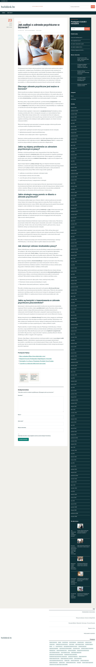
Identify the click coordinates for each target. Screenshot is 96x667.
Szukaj (93, 6)
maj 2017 (73, 227)
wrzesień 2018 (74, 205)
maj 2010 (73, 491)
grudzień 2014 (74, 318)
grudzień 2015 (74, 280)
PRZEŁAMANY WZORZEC (89, 633)
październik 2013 (74, 362)
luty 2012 (73, 425)
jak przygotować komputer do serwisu (70, 646)
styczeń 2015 (73, 315)
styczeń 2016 (73, 277)
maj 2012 (73, 415)
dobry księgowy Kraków (79, 644)
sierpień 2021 (74, 142)
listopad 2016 (73, 246)
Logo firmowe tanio (76, 648)
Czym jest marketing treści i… (77, 37)
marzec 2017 (73, 233)
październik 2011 (74, 437)
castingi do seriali (88, 642)
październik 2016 (74, 249)
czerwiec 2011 (74, 450)
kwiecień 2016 (74, 268)
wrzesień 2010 (74, 478)
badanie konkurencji (53, 642)
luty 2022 (73, 123)
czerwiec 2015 (74, 299)
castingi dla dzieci (80, 642)
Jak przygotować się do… (76, 40)
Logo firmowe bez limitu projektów (65, 648)
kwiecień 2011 (74, 456)
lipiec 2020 (73, 183)
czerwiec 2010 (74, 488)
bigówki (59, 642)
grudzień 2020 (74, 167)
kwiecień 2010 (74, 494)
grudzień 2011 (74, 431)
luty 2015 (73, 312)
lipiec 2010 (73, 485)
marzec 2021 (73, 157)
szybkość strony (62, 662)
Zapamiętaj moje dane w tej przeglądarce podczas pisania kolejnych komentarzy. (34, 435)
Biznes (3, 12)
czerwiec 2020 (74, 186)
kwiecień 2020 (74, 192)
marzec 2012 (73, 422)
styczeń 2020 (73, 201)
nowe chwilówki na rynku (65, 652)
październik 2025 (74, 110)
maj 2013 (73, 378)
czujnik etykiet (71, 644)
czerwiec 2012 (74, 412)
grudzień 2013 (74, 356)
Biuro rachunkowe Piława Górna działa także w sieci (32, 356)
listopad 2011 (73, 434)
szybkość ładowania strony (71, 662)
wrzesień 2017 (74, 214)
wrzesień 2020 (74, 176)
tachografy (79, 662)
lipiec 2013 (73, 371)
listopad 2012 (73, 396)
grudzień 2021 (74, 129)
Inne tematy (10, 12)
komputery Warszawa (82, 646)
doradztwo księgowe (89, 644)
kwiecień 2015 (74, 305)
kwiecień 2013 (74, 381)
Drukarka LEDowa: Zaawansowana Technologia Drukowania (83, 72)
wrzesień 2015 (74, 290)
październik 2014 (74, 324)
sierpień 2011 (73, 444)
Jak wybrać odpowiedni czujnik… (78, 43)
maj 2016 (73, 264)
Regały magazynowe (82, 656)
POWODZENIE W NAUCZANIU (88, 612)
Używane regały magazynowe (87, 662)
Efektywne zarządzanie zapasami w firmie (82, 85)
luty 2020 (73, 198)
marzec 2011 (73, 459)
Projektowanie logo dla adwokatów (70, 654)
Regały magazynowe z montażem (67, 658)
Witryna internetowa (22, 427)
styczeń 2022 (73, 126)
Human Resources (59, 646)
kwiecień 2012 (74, 419)
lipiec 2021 (73, 145)
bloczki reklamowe (72, 642)
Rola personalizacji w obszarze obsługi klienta (85, 617)
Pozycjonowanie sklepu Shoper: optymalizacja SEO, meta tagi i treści (83, 59)
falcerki (51, 646)
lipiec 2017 (73, 220)
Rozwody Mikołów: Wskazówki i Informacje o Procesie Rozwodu (82, 623)
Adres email (20, 421)
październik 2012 (74, 400)
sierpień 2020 (74, 179)
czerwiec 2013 (74, 374)
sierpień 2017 (74, 217)
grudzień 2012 (74, 393)
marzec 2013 (73, 384)
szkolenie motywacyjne (84, 660)
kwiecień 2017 (74, 230)
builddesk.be (8, 6)
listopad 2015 (73, 283)
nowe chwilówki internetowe (55, 652)
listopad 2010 (73, 472)
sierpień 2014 (74, 330)
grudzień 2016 (74, 242)
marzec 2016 (73, 271)
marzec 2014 (73, 346)
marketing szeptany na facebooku (87, 648)
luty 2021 (73, 161)
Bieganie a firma (91, 628)
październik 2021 (74, 135)
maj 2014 (73, 340)
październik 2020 (74, 173)
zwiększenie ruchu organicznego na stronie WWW (58, 664)
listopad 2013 (73, 359)
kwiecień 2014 (74, 343)
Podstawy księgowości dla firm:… (78, 50)
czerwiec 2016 (74, 261)
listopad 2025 (73, 107)
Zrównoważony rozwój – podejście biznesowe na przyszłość (74, 581)
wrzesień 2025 (74, 113)
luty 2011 (73, 462)
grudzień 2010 (74, 469)
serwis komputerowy (77, 658)
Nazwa (19, 414)
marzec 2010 (73, 497)
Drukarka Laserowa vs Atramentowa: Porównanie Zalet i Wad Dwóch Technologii (74, 549)
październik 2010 (74, 475)
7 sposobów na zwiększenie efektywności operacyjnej (32, 363)
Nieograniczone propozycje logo (83, 650)
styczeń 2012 (73, 428)
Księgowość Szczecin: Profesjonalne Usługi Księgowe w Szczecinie (35, 358)
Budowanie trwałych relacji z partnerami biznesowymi (73, 566)
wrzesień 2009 (74, 516)
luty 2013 (73, 387)
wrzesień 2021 (74, 139)
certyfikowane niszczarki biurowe (62, 644)
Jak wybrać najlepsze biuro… (77, 47)
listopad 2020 (73, 170)
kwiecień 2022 (74, 117)
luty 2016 (73, 274)
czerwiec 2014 (74, 337)
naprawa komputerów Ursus (62, 650)
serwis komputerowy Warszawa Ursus (56, 660)
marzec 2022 (73, 120)
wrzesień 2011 (74, 441)
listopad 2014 (73, 321)
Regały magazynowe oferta (54, 658)
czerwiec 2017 (74, 223)
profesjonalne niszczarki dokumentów (56, 654)
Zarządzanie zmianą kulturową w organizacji (73, 595)
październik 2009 (74, 513)
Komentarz (20, 395)
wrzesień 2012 (74, 403)
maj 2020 (73, 189)
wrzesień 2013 (74, 365)
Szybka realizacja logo (54, 662)
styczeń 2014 (73, 352)
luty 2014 (73, 349)
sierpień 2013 (74, 368)
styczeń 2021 (73, 164)
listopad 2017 (73, 208)
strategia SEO (66, 660)
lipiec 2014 (73, 334)
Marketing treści (52, 650)
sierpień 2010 (74, 481)
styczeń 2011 (73, 466)
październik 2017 (74, 211)
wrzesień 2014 (74, 327)
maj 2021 (73, 151)
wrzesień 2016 (74, 252)
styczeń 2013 (73, 390)
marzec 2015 (73, 308)
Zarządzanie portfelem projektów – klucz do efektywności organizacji (82, 66)
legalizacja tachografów (54, 648)
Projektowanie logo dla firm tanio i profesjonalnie (58, 656)
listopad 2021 (73, 132)
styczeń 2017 (73, 239)
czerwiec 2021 (74, 148)
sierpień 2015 (74, 293)
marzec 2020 (73, 195)
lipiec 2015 (73, 296)
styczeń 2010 (73, 503)
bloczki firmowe (65, 642)
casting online (52, 644)
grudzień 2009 (74, 507)
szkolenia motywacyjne (75, 660)
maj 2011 (73, 453)
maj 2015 (73, 302)
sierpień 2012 (74, 406)
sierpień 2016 (74, 255)
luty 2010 (73, 500)
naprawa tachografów (72, 650)
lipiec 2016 (73, 258)
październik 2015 (74, 286)
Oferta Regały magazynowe (76, 652)
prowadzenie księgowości (73, 656)
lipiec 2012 (73, 409)
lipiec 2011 (73, 447)
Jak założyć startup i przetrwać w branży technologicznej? (81, 79)
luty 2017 (73, 236)
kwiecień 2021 (74, 154)
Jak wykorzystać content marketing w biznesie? (73, 533)
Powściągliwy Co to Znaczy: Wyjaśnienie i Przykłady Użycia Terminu (36, 361)
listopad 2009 (73, 510)
